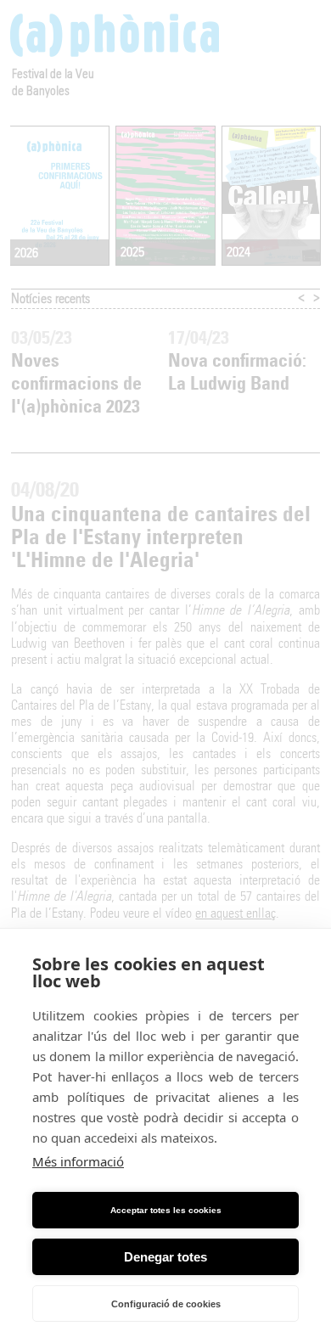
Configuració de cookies (166, 1304)
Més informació (78, 1161)
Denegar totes (165, 1257)
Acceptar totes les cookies (166, 1210)
